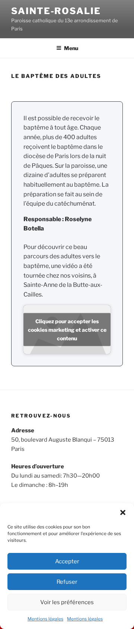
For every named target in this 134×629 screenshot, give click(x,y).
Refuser (67, 582)
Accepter (67, 561)
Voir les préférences (67, 602)
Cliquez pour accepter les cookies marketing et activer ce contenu (67, 329)
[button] (123, 512)
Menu (71, 48)
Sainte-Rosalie (56, 11)
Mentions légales (45, 619)
